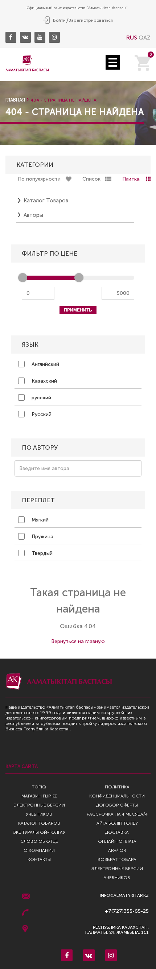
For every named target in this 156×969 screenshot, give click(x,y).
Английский (44, 364)
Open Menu (113, 62)
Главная (15, 100)
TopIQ (39, 786)
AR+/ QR (117, 850)
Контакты (39, 859)
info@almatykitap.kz (124, 895)
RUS (131, 37)
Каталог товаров (46, 200)
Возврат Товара (117, 859)
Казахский (43, 381)
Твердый (41, 553)
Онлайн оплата (117, 841)
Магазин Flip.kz (39, 796)
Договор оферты (117, 805)
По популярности (39, 179)
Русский (41, 414)
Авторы (33, 215)
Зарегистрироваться (91, 20)
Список (91, 179)
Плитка (131, 179)
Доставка (117, 832)
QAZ (145, 37)
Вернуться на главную (78, 641)
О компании (39, 850)
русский (40, 398)
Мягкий (39, 520)
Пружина (41, 536)
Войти (59, 20)
